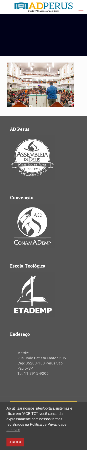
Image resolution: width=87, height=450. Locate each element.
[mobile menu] (81, 10)
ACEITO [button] (15, 442)
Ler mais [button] (13, 430)
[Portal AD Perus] (43, 6)
